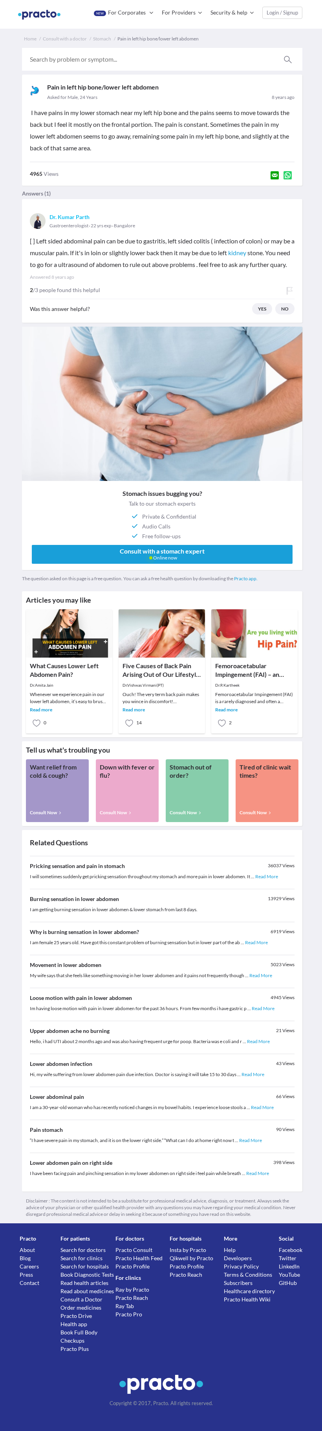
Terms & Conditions (248, 1274)
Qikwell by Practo (191, 1258)
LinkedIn (289, 1266)
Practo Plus (74, 1348)
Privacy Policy (241, 1266)
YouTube (289, 1274)
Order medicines (80, 1307)
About (27, 1249)
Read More (266, 876)
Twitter (287, 1258)
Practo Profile (132, 1266)
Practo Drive (76, 1315)
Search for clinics (81, 1258)
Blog (25, 1258)
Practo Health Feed (139, 1258)
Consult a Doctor (81, 1299)
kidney (237, 252)
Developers (238, 1258)
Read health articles (84, 1282)
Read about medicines (87, 1291)
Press (26, 1274)
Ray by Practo (132, 1289)
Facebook (290, 1249)
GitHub (288, 1282)
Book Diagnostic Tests (87, 1274)
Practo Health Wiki (247, 1299)
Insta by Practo (188, 1249)
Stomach (102, 39)
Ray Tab (124, 1306)
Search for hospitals (84, 1266)
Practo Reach (131, 1297)
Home (30, 39)
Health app (73, 1324)
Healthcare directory (249, 1291)
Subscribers (238, 1282)
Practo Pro (128, 1314)
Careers (29, 1266)
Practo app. (246, 578)
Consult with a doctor (65, 39)
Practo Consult (133, 1249)
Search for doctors (83, 1249)
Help (230, 1249)
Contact (29, 1282)
